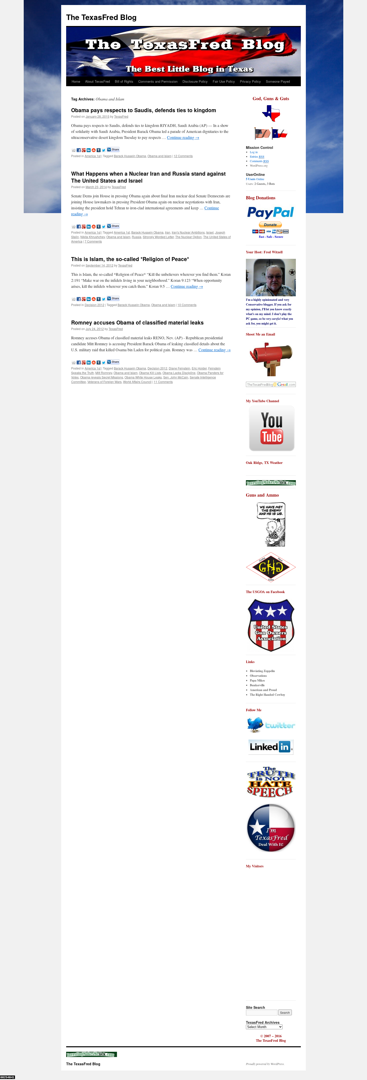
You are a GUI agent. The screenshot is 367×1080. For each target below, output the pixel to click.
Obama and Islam (160, 156)
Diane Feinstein (179, 368)
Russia (136, 237)
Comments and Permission (158, 81)
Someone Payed (278, 81)
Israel (210, 232)
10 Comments (187, 305)
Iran (167, 232)
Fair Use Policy (224, 81)
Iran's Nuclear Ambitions (188, 232)
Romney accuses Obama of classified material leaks (137, 322)
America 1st (93, 156)
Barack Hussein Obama (130, 156)
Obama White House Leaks (143, 377)
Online (255, 179)
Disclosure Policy (195, 81)
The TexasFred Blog (101, 16)
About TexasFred (97, 81)
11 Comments (163, 381)
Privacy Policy (250, 81)
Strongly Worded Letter (158, 237)
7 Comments (93, 241)
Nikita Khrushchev (92, 237)
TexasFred (121, 116)
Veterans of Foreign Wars (104, 381)
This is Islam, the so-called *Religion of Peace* (130, 259)
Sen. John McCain (175, 377)
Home (76, 81)
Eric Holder (199, 368)
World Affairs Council (137, 381)
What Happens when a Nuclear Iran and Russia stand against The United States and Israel (148, 177)
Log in (254, 152)
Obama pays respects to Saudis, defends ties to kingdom (143, 110)
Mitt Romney (103, 372)
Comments (259, 161)
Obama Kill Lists (150, 372)
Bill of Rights (124, 81)
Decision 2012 (94, 305)
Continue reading (183, 137)
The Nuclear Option (188, 237)
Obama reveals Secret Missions (101, 377)
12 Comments (183, 156)
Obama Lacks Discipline (179, 372)
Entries (257, 156)
